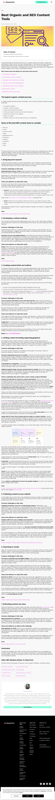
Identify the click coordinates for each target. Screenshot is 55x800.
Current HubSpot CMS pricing (10, 542)
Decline (27, 795)
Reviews (31, 745)
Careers (31, 740)
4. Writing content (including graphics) (12, 83)
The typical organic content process (12, 54)
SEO (2, 10)
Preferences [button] (21, 792)
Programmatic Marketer (23, 773)
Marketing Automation (22, 759)
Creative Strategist (22, 742)
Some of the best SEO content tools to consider (16, 56)
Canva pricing (18, 489)
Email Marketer (23, 745)
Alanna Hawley (5, 24)
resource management (7, 252)
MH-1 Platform (33, 725)
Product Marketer (21, 769)
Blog (30, 742)
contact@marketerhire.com (45, 746)
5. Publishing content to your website (12, 86)
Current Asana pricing (7, 261)
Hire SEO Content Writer (8, 669)
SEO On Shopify (6, 675)
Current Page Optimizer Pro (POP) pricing (13, 644)
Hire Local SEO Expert (22, 666)
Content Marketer (21, 738)
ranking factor (46, 607)
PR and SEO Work (21, 675)
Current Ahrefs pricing (23, 213)
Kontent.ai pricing (37, 542)
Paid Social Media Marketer (23, 766)
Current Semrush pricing (8, 213)
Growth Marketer (21, 751)
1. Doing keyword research (9, 74)
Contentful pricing (25, 542)
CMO (21, 735)
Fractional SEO (20, 669)
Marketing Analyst (22, 755)
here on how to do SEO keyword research (20, 197)
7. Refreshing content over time (10, 91)
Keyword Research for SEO (23, 672)
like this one (34, 291)
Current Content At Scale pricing (11, 488)
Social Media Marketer (22, 779)
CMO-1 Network (33, 727)
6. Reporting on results (8, 88)
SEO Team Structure (7, 666)
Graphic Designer (21, 748)
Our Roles (32, 731)
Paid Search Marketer (22, 762)
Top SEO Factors (6, 672)
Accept (38, 795)
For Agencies (32, 733)
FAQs (31, 738)
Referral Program (31, 748)
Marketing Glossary (32, 751)
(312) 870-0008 (42, 744)
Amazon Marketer (21, 727)
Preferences (16, 795)
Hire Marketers (41, 2)
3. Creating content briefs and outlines (12, 80)
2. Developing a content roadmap (11, 77)
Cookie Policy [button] (43, 791)
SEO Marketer (23, 775)
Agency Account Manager (23, 730)
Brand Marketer (23, 733)
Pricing (31, 754)
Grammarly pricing (36, 488)
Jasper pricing (26, 488)
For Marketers (33, 736)
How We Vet (32, 729)
